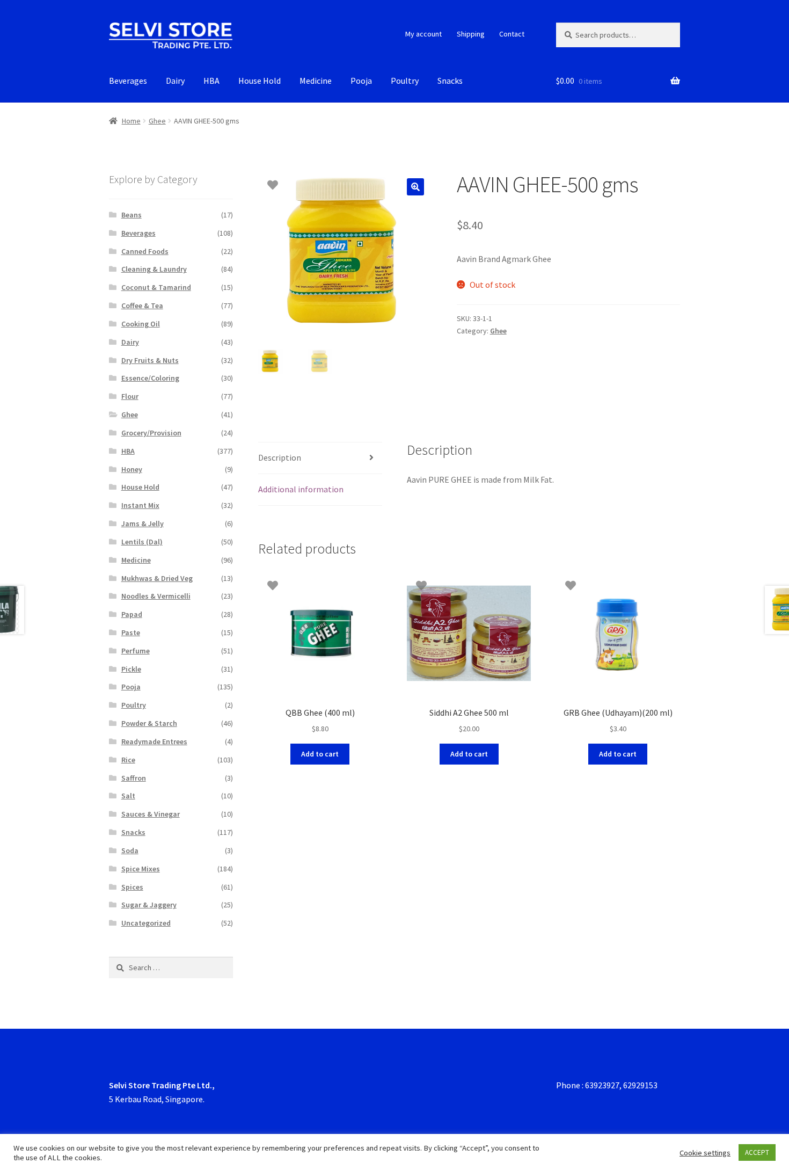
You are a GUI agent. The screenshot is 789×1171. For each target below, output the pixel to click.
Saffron (133, 778)
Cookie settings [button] (705, 1153)
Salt (128, 796)
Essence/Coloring (150, 378)
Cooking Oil (140, 324)
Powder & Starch (149, 723)
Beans (131, 215)
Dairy (175, 80)
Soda (129, 850)
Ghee (157, 121)
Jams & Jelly (142, 523)
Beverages (128, 80)
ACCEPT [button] (757, 1152)
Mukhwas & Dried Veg (157, 578)
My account (423, 34)
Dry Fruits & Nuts (150, 360)
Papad (131, 614)
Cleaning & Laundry (154, 269)
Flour (129, 396)
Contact (511, 34)
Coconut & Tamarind (156, 287)
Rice (128, 760)
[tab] (320, 458)
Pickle (131, 669)
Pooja (361, 80)
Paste (130, 632)
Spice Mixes (140, 869)
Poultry (405, 80)
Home (131, 121)
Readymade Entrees (154, 741)
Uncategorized (146, 923)
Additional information (301, 489)
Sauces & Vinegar (150, 814)
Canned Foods (145, 251)
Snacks (450, 80)
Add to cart (320, 754)
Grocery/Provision (151, 433)
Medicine (315, 80)
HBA (211, 80)
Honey (131, 469)
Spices (132, 887)
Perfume (135, 651)
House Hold (259, 80)
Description (279, 457)
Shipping (471, 34)
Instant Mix (140, 505)
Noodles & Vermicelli (156, 596)
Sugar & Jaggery (149, 905)
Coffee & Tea (142, 305)
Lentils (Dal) (142, 542)
